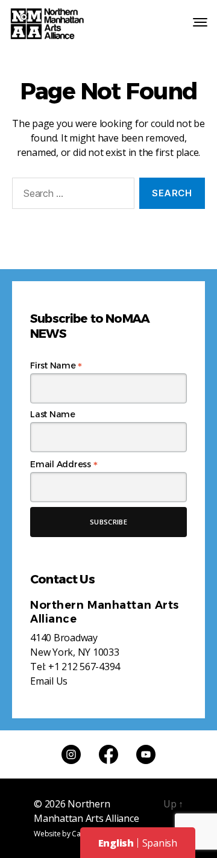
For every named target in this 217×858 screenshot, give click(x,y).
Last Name (52, 414)
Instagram (71, 754)
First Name (56, 365)
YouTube (146, 754)
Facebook (108, 754)
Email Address (63, 464)
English (116, 843)
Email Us (49, 681)
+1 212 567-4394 (84, 666)
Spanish (159, 843)
